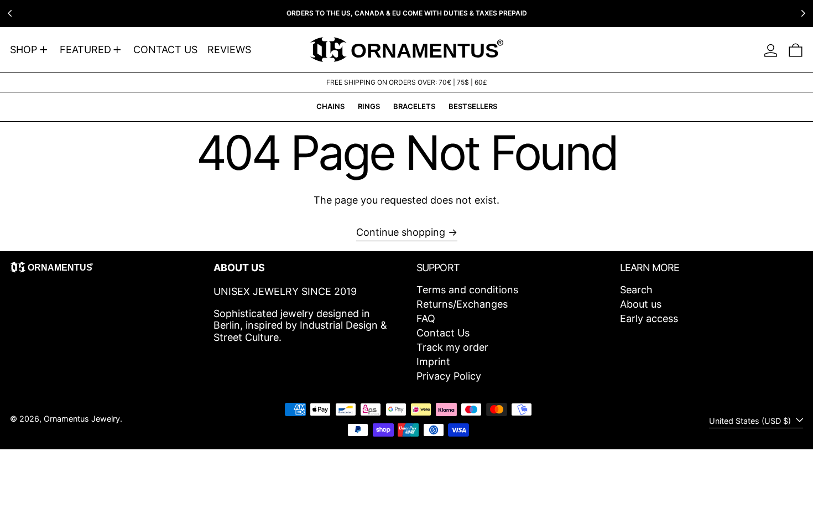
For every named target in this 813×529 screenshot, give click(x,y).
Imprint (433, 361)
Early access (649, 318)
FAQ (425, 318)
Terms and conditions (467, 289)
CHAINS (330, 106)
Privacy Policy (448, 376)
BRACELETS (414, 106)
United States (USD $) (751, 421)
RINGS (369, 106)
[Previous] (10, 13)
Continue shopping (400, 232)
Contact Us (443, 333)
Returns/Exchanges (462, 304)
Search (636, 289)
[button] (795, 49)
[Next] (803, 13)
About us (640, 304)
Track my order (452, 347)
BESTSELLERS (473, 106)
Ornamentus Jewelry (82, 418)
